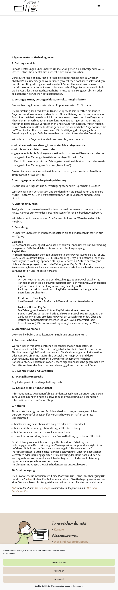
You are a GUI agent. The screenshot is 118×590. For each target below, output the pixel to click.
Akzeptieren (59, 562)
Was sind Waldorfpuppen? (71, 541)
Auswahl (59, 579)
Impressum (78, 586)
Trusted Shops (42, 488)
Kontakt (59, 529)
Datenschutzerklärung (61, 586)
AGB (14, 488)
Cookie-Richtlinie (42, 586)
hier (30, 479)
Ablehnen (59, 570)
